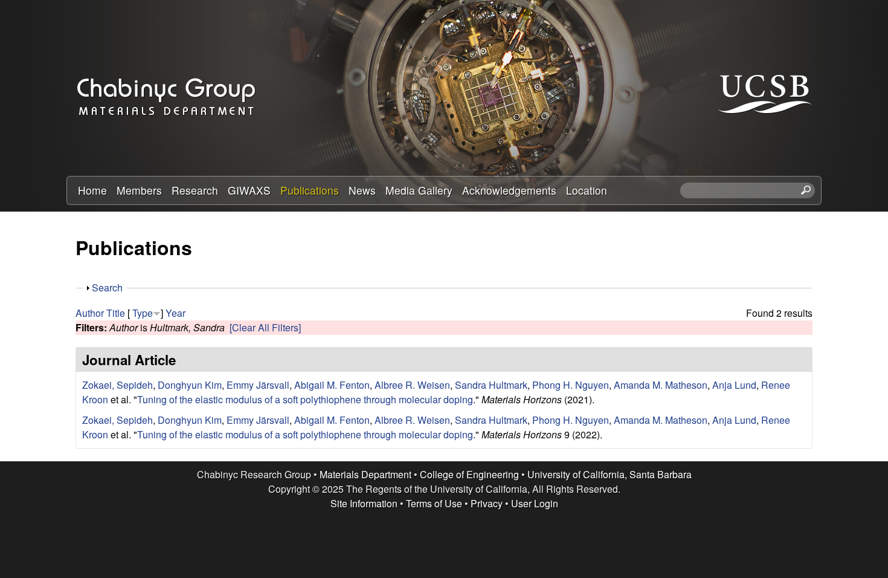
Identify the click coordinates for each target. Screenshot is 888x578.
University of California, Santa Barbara (609, 474)
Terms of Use (434, 503)
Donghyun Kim (190, 385)
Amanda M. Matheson (660, 385)
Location (586, 190)
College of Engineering (469, 474)
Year (175, 313)
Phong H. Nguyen (570, 385)
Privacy (487, 503)
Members (139, 190)
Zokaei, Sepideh (117, 385)
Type (142, 313)
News (362, 190)
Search (107, 287)
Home (92, 190)
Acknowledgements (509, 190)
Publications (309, 190)
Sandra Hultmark (491, 385)
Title (115, 313)
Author (90, 313)
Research (195, 190)
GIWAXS (249, 190)
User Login (534, 503)
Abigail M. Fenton (332, 385)
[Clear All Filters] (265, 327)
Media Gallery (418, 190)
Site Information (363, 503)
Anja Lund (734, 385)
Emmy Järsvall (258, 385)
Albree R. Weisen (412, 385)
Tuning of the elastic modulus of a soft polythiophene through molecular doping (305, 399)
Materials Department (365, 474)
